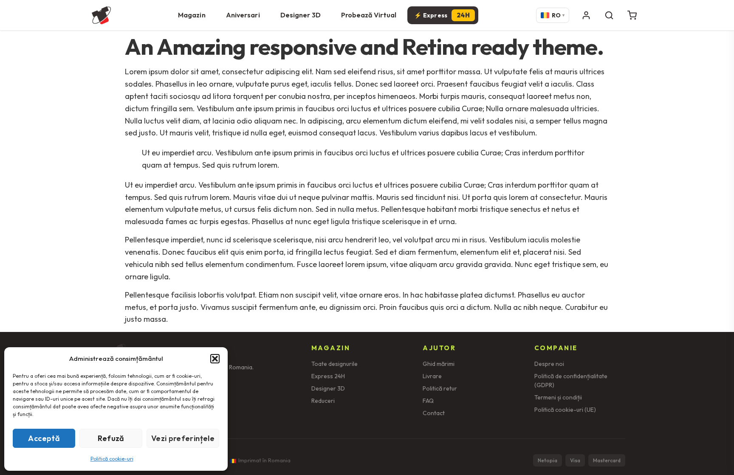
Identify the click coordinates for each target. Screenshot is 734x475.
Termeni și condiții (558, 397)
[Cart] (632, 15)
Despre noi (549, 364)
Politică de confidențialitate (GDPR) (570, 380)
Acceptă (44, 438)
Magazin (192, 15)
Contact (434, 413)
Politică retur (440, 388)
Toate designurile (334, 364)
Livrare (432, 376)
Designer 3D (300, 15)
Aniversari (243, 15)
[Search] (609, 15)
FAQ (428, 401)
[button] (215, 358)
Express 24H (328, 376)
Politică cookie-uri (111, 458)
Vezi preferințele (183, 438)
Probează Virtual (369, 15)
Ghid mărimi (439, 364)
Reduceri (323, 401)
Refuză (111, 438)
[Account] (586, 15)
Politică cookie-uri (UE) (565, 409)
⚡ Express (442, 15)
